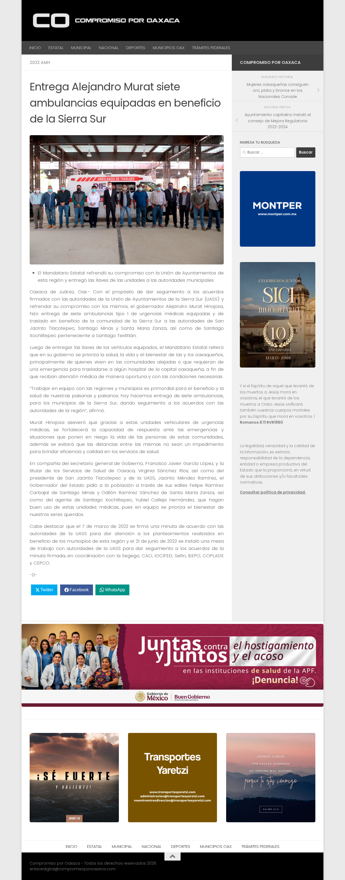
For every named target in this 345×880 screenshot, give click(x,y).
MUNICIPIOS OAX (169, 47)
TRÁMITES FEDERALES (211, 47)
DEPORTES (135, 47)
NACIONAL (109, 47)
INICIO (35, 47)
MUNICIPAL (81, 47)
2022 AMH (40, 62)
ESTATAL (56, 47)
